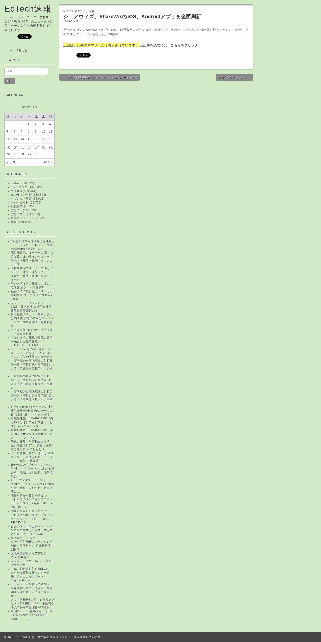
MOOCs (16, 191)
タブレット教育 (21, 198)
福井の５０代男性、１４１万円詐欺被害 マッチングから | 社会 (32, 295)
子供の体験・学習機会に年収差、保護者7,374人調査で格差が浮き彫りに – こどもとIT (33, 445)
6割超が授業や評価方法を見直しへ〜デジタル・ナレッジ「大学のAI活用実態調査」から (33, 245)
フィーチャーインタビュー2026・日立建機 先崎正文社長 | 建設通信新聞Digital (32, 307)
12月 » (48, 162)
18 (50, 139)
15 (29, 139)
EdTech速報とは (16, 50)
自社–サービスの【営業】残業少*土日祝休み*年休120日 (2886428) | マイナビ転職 (32, 410)
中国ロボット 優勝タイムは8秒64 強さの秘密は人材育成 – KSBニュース (32, 615)
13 (15, 139)
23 (36, 146)
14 (22, 139)
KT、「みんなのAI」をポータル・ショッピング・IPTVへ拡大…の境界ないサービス (32, 353)
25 (50, 146)
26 (8, 154)
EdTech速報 (28, 8)
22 (29, 146)
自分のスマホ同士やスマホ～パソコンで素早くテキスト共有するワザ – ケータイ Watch (32, 530)
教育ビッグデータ (23, 218)
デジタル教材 (20, 202)
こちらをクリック (184, 45)
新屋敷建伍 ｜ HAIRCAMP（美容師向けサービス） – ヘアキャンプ (32, 422)
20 (15, 146)
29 (29, 154)
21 (22, 146)
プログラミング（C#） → (234, 77)
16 (36, 139)
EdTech (16, 183)
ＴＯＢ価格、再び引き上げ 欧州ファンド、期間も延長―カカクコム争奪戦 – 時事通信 (32, 457)
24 (43, 146)
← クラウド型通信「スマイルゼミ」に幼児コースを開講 (99, 77)
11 (50, 131)
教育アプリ (18, 214)
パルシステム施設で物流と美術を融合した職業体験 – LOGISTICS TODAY (32, 341)
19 (8, 146)
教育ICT (16, 210)
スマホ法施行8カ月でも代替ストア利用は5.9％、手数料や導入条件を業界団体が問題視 (33, 603)
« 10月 (11, 162)
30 (36, 154)
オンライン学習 (21, 194)
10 (43, 131)
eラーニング (19, 187)
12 (8, 139)
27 (15, 154)
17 (43, 139)
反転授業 (17, 206)
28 (22, 154)
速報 (14, 221)
